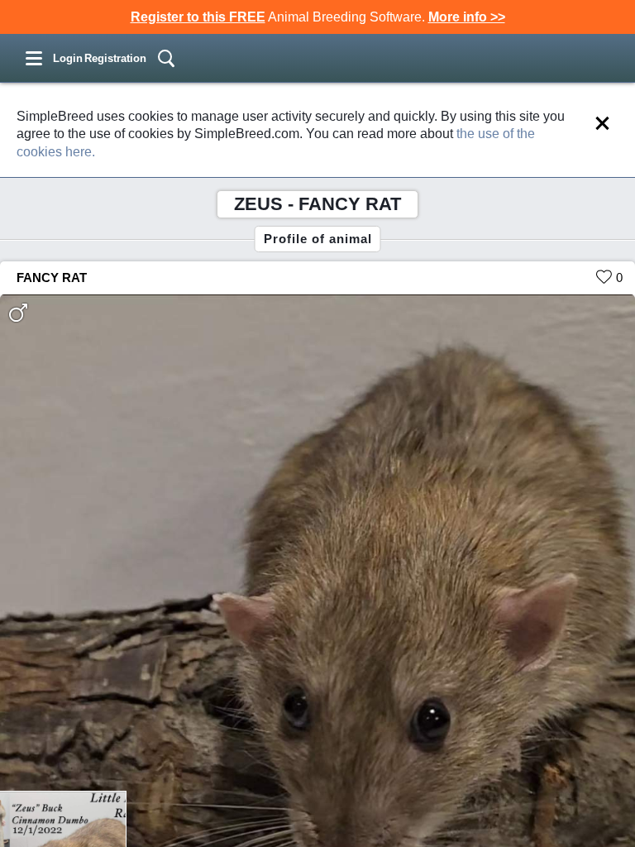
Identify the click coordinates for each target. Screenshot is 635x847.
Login (68, 58)
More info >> (466, 17)
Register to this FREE (198, 17)
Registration (115, 58)
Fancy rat (52, 277)
